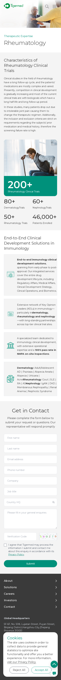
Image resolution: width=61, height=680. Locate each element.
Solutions (10, 587)
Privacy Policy (16, 554)
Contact (9, 606)
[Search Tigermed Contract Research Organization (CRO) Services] (47, 6)
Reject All (19, 670)
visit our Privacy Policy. (21, 662)
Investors (10, 600)
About (8, 580)
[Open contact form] (54, 673)
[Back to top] (54, 664)
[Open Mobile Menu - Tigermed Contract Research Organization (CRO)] (54, 6)
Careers (9, 593)
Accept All (41, 670)
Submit (30, 563)
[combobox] (30, 502)
